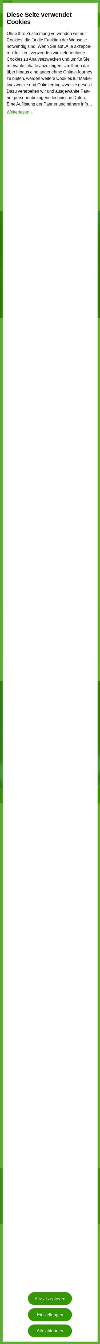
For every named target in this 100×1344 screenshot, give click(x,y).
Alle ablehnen (50, 1331)
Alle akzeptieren (50, 1298)
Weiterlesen (20, 113)
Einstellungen (50, 1314)
